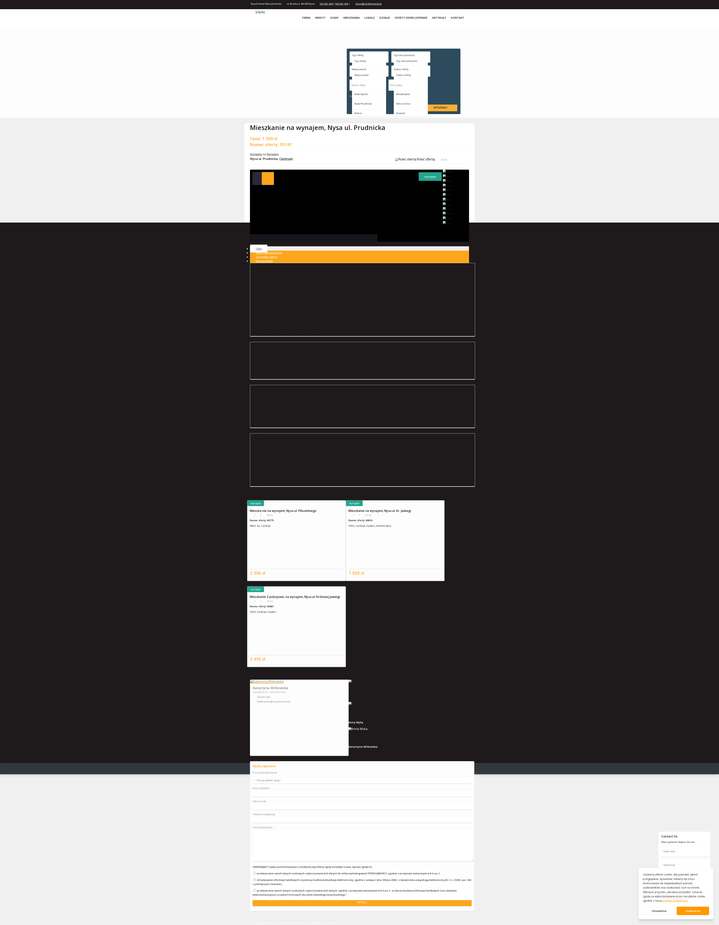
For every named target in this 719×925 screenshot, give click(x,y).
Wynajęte (256, 154)
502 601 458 (326, 3)
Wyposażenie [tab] (264, 261)
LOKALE (369, 17)
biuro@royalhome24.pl (369, 3)
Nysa (272, 352)
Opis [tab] (259, 248)
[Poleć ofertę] (405, 160)
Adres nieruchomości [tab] (269, 253)
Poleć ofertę (426, 159)
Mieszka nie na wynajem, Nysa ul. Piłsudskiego (283, 511)
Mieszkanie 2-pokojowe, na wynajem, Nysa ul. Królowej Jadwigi (295, 597)
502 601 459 (341, 3)
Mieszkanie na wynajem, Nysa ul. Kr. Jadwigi (379, 511)
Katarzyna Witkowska (270, 688)
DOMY (334, 17)
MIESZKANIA (351, 17)
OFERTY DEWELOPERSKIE (411, 17)
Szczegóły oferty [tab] (266, 257)
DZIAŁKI (384, 17)
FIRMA (306, 17)
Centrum (286, 159)
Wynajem (273, 154)
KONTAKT (457, 17)
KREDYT (320, 17)
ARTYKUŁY (439, 17)
